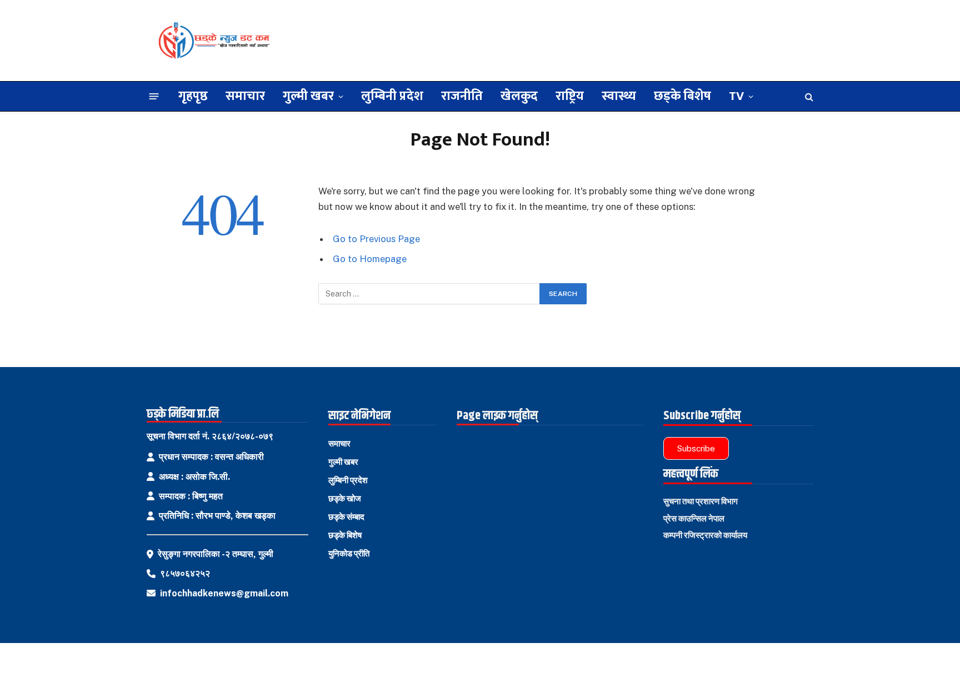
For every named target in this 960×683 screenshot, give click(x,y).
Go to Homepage (370, 258)
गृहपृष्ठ (193, 96)
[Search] (808, 96)
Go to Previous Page (376, 238)
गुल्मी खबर (308, 96)
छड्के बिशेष (682, 96)
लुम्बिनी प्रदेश (392, 96)
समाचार (245, 96)
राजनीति (462, 96)
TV (736, 96)
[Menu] (154, 96)
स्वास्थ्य (619, 96)
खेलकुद (519, 96)
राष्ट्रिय (570, 96)
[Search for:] (429, 293)
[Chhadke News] (213, 41)
